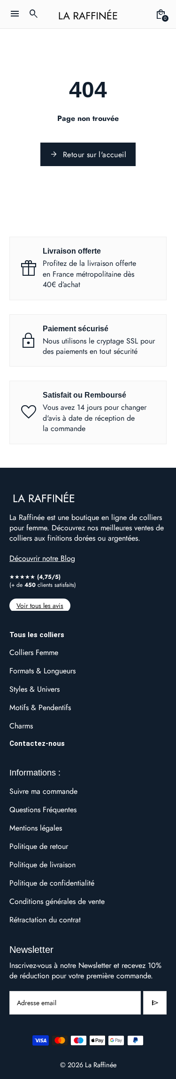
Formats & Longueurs (42, 670)
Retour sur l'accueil (88, 154)
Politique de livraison (42, 864)
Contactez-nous (37, 743)
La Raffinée (100, 1065)
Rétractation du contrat (45, 919)
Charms (21, 725)
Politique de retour (38, 846)
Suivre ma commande (43, 791)
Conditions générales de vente (57, 901)
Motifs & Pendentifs (40, 707)
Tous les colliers (36, 635)
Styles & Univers (34, 689)
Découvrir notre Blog (42, 558)
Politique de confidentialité (51, 883)
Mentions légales (35, 828)
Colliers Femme (33, 652)
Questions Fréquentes (43, 809)
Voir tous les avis (39, 605)
